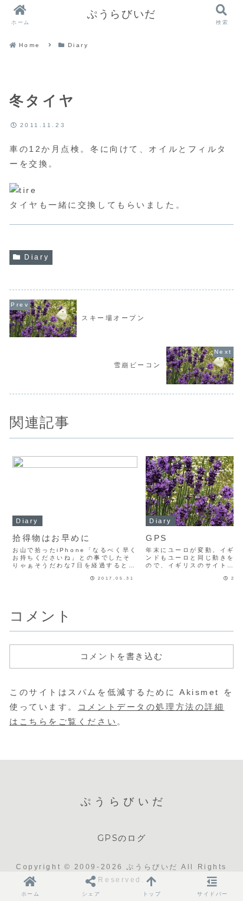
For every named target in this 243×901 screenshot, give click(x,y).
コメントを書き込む (121, 656)
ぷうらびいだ (121, 14)
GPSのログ (121, 838)
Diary (36, 257)
